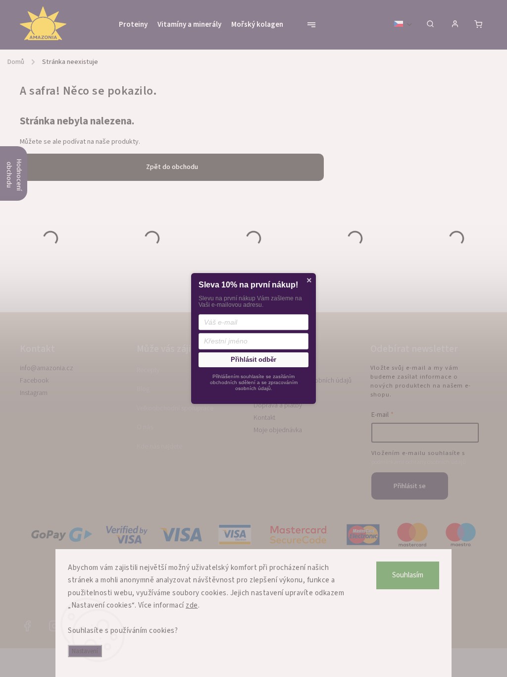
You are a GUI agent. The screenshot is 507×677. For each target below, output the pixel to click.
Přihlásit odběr (253, 359)
